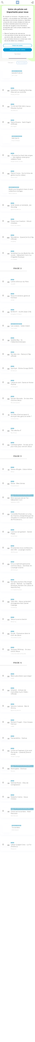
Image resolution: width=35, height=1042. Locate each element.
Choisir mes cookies (17, 45)
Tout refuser (17, 54)
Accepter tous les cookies (17, 49)
